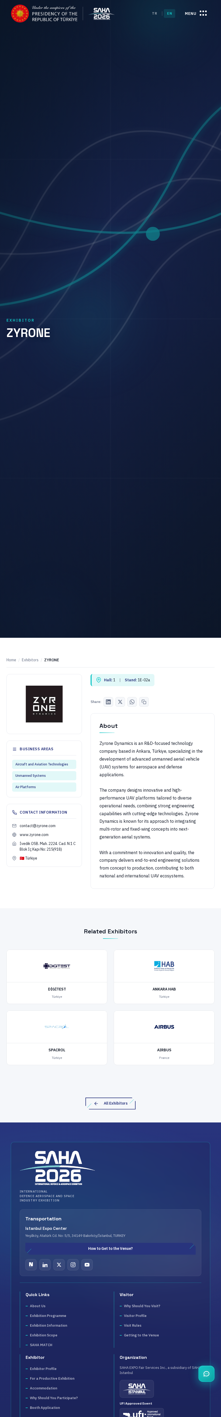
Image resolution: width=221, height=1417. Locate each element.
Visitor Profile (135, 1315)
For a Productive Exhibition (52, 1378)
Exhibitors (30, 660)
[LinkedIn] (108, 702)
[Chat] (206, 1374)
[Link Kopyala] (144, 702)
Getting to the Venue (141, 1335)
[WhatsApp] (132, 702)
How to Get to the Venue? (110, 1248)
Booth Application (45, 1407)
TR (154, 13)
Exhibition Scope (43, 1335)
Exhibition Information (48, 1325)
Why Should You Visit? (142, 1306)
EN (169, 13)
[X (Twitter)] (120, 702)
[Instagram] (73, 1264)
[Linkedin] (45, 1264)
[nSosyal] (31, 1264)
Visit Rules (132, 1325)
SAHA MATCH (41, 1345)
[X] (59, 1264)
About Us (38, 1306)
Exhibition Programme (48, 1315)
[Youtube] (87, 1264)
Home (11, 660)
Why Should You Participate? (54, 1398)
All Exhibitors (115, 1103)
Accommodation (43, 1388)
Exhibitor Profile (43, 1368)
